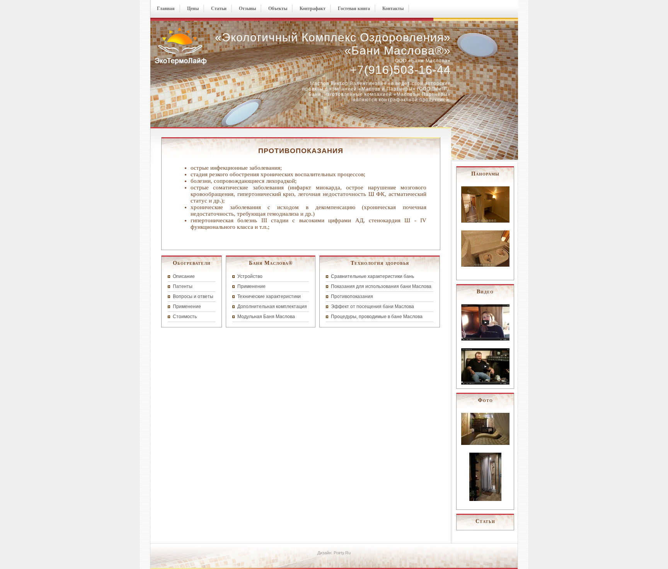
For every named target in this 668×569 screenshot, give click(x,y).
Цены (193, 8)
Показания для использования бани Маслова (381, 286)
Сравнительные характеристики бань (372, 276)
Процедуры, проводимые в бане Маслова (377, 316)
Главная (166, 8)
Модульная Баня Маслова (266, 316)
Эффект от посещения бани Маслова (372, 306)
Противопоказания (352, 296)
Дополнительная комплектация (272, 306)
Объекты (277, 8)
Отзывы (247, 8)
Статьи (219, 8)
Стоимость (185, 316)
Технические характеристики (269, 296)
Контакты (393, 8)
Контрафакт (312, 8)
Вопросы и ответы (193, 296)
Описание (184, 276)
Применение (187, 306)
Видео (485, 292)
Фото (485, 400)
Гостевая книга (354, 8)
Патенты (183, 286)
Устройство (249, 276)
